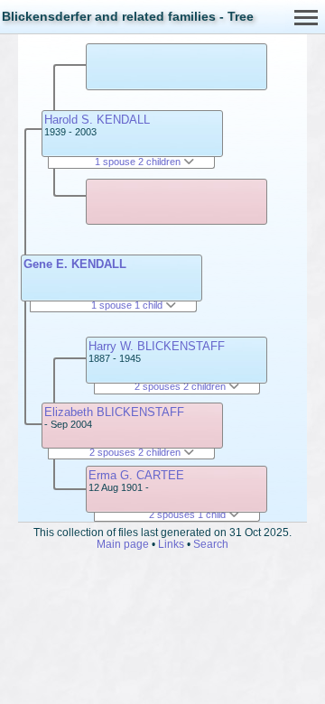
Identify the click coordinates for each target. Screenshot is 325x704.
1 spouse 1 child (128, 305)
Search (210, 544)
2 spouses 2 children (136, 452)
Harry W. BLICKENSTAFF (156, 346)
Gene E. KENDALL (74, 264)
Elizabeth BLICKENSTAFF (114, 412)
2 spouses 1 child (188, 514)
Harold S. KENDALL (97, 119)
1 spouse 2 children (139, 161)
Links (171, 544)
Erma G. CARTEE (136, 475)
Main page (123, 544)
